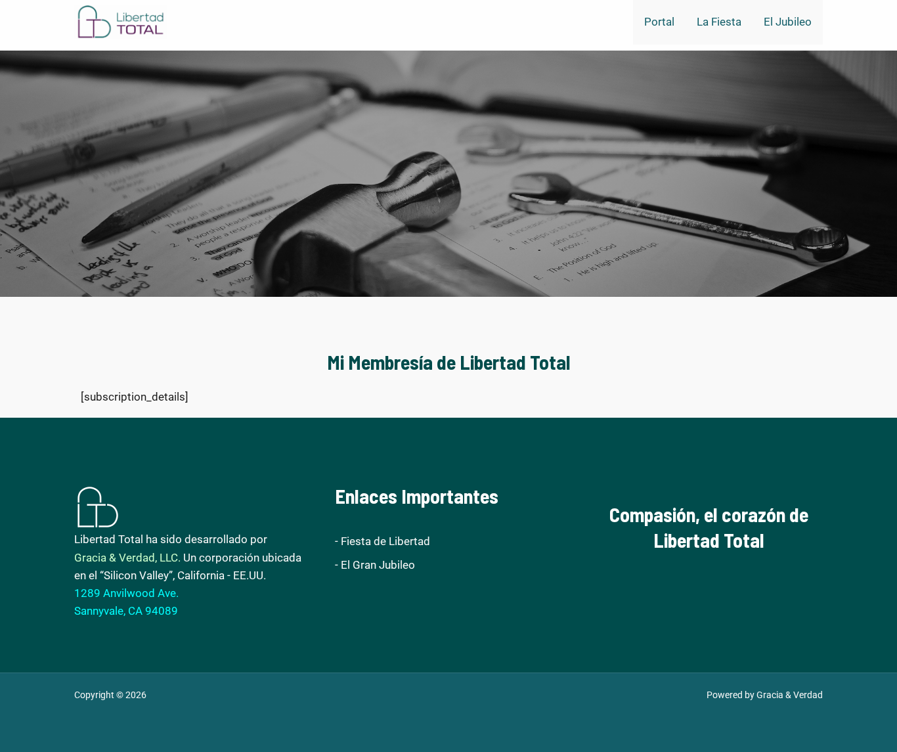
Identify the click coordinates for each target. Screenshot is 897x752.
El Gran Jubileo (378, 564)
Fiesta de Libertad (385, 541)
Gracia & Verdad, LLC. (127, 557)
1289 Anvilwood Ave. (126, 593)
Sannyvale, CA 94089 (126, 610)
